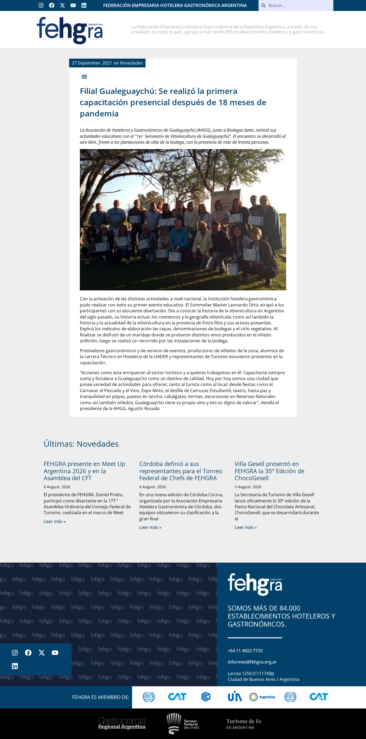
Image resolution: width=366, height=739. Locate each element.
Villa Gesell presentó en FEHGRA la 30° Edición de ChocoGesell (269, 471)
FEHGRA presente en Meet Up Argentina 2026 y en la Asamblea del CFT (84, 471)
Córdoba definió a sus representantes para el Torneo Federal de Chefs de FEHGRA (180, 471)
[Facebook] (51, 5)
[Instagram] (41, 5)
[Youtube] (73, 5)
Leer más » (55, 521)
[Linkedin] (84, 5)
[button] (84, 76)
